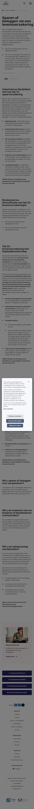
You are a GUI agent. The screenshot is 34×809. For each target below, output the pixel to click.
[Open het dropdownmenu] (30, 3)
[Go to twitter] (23, 705)
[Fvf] (23, 800)
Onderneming (17, 738)
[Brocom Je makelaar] (11, 801)
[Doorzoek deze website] (24, 3)
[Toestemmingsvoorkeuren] (7, 806)
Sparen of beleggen (17, 726)
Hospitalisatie (17, 723)
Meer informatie (8, 409)
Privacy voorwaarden (17, 781)
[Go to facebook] (16, 705)
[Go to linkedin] (19, 705)
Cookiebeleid (17, 783)
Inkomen (17, 745)
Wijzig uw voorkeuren (15, 416)
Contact (17, 753)
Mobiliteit (17, 714)
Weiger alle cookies (15, 425)
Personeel (17, 741)
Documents (17, 756)
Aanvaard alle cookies (14, 421)
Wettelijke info (17, 788)
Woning (17, 717)
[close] (28, 381)
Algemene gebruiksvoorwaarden (16, 778)
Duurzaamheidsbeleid (17, 786)
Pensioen (17, 730)
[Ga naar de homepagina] (7, 3)
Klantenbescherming (17, 760)
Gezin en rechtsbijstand (17, 720)
